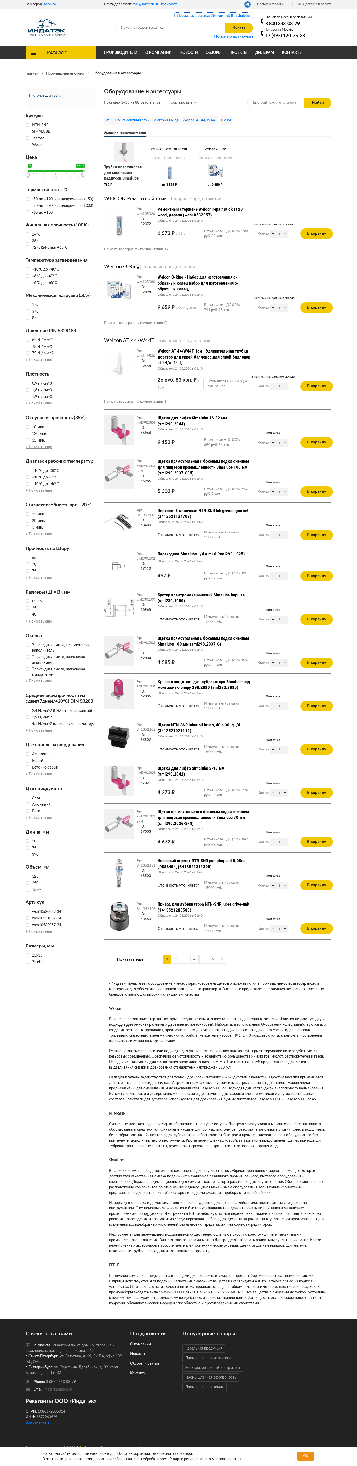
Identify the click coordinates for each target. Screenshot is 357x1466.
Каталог (57, 53)
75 (34, 571)
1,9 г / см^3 (42, 397)
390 (35, 855)
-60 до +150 (42, 212)
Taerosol (38, 138)
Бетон (37, 811)
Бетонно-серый (45, 767)
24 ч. (36, 234)
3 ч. (35, 311)
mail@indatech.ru (145, 4)
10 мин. (38, 427)
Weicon (38, 145)
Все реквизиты (38, 1422)
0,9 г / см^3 (42, 383)
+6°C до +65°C (44, 283)
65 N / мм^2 (42, 340)
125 (35, 876)
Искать (238, 28)
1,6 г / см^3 (42, 390)
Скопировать (169, 4)
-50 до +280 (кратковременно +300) (62, 206)
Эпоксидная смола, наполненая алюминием (59, 660)
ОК (305, 1456)
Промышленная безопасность (210, 1377)
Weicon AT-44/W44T (199, 120)
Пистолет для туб (43, 95)
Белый (37, 761)
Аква (36, 798)
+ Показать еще (39, 360)
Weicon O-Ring (166, 120)
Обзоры (214, 53)
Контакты (292, 53)
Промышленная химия (204, 1387)
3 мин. (37, 527)
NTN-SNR (40, 125)
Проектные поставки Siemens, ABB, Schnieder (213, 15)
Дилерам (264, 53)
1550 (36, 890)
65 (34, 558)
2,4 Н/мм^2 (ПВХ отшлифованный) (62, 711)
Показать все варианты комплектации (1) (135, 401)
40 (34, 615)
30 (34, 841)
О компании (158, 53)
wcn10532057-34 (46, 925)
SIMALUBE (41, 131)
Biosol (226, 120)
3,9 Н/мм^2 (42, 717)
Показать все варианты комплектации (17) (136, 249)
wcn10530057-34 (46, 912)
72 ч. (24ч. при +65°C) (50, 247)
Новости (189, 53)
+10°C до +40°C (45, 269)
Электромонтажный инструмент (212, 1368)
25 (34, 608)
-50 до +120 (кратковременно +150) (62, 199)
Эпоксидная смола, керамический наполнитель (61, 647)
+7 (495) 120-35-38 (285, 35)
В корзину (316, 234)
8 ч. (35, 318)
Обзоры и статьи (144, 1363)
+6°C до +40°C (44, 276)
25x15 (37, 955)
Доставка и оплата (316, 4)
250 (35, 883)
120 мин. (39, 434)
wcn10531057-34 (46, 918)
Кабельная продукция (203, 1348)
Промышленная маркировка (209, 1358)
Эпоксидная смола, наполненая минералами (59, 672)
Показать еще (130, 959)
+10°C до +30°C (45, 471)
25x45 (37, 962)
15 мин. (38, 440)
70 (34, 564)
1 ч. (35, 305)
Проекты (238, 53)
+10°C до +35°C (45, 477)
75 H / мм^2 (42, 347)
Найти (318, 103)
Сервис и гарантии (271, 4)
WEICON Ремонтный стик (127, 120)
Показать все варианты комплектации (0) (135, 323)
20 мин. (38, 521)
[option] (124, 165)
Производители (120, 53)
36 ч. (36, 241)
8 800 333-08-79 (282, 23)
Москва (50, 4)
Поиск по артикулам (233, 36)
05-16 (37, 601)
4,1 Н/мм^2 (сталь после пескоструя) (64, 724)
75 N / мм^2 (42, 353)
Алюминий (41, 754)
